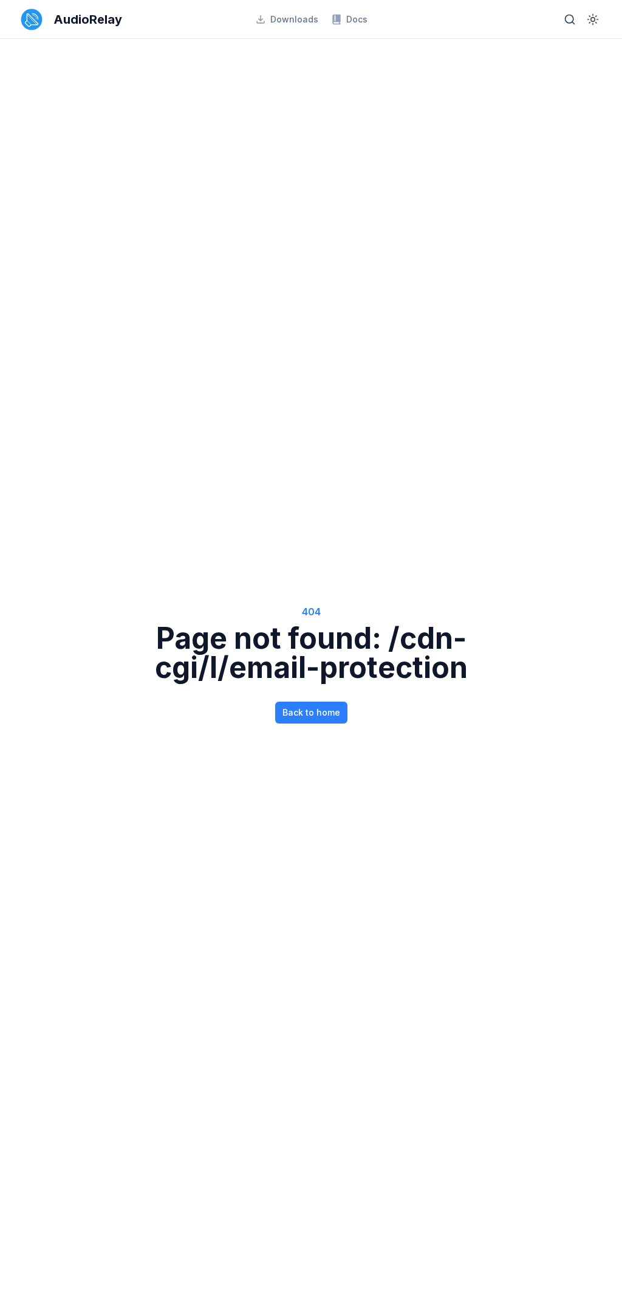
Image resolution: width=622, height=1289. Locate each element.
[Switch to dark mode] (593, 19)
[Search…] (569, 19)
